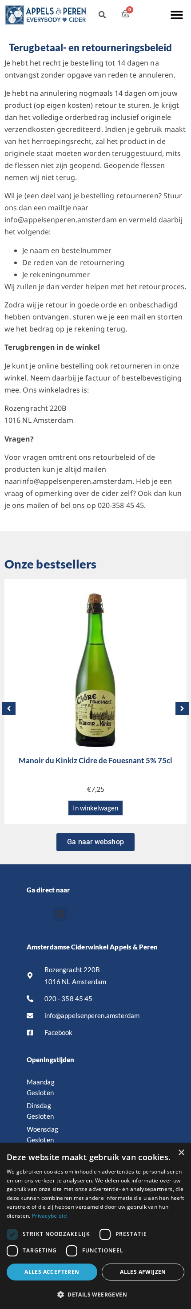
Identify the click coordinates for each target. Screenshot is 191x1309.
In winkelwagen (95, 808)
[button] (177, 14)
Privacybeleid (49, 1215)
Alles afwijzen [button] (143, 1272)
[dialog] (95, 1226)
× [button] (181, 1152)
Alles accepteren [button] (51, 1272)
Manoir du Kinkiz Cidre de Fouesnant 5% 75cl (95, 760)
